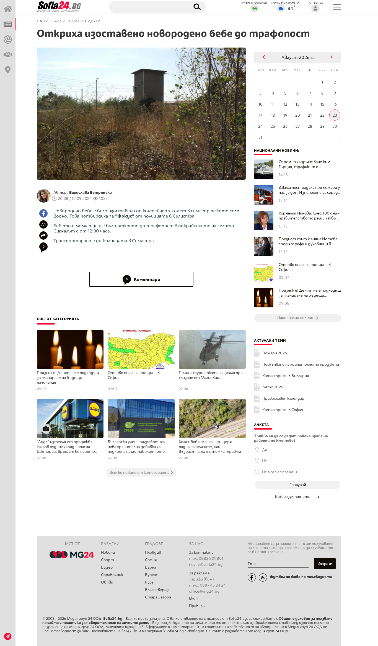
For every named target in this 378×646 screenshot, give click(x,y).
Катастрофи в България (285, 375)
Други (94, 21)
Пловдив (153, 552)
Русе (149, 582)
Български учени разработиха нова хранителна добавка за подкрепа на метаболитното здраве (136, 447)
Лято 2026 (272, 387)
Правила (196, 605)
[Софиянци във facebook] (252, 577)
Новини (108, 552)
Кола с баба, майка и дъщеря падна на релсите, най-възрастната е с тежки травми (210, 447)
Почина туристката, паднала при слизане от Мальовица (211, 375)
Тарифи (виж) (201, 579)
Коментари (143, 279)
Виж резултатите (293, 496)
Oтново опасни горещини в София (134, 375)
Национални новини (60, 21)
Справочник (112, 574)
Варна (150, 567)
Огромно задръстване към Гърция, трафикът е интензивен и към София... (304, 164)
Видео (107, 567)
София (151, 560)
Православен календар (283, 398)
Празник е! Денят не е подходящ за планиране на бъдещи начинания (68, 377)
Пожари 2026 (274, 353)
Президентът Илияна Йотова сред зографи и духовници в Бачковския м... (308, 241)
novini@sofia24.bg (206, 564)
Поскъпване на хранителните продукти (300, 364)
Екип (193, 598)
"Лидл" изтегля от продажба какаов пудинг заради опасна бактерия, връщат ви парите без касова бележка (66, 447)
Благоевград (157, 589)
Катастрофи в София (282, 409)
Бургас (151, 574)
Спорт (107, 560)
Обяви (107, 582)
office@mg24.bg (204, 591)
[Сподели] (43, 235)
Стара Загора (158, 597)
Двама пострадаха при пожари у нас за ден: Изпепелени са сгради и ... (309, 190)
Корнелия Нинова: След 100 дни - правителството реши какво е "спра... (309, 216)
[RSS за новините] (263, 577)
